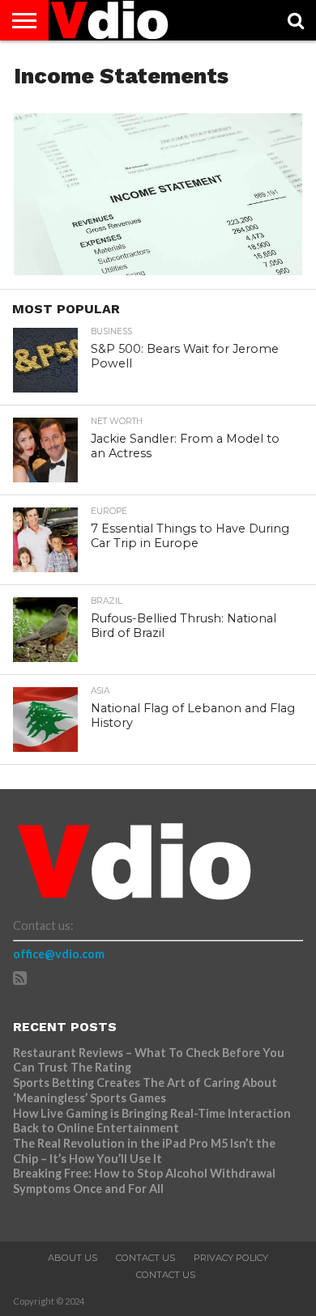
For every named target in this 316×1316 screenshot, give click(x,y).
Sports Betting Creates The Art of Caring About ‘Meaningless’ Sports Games (145, 1090)
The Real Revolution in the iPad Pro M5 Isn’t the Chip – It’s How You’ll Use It (144, 1150)
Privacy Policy (231, 1257)
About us (72, 1257)
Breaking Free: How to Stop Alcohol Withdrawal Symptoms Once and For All (144, 1180)
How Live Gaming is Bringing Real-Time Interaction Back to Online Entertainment (152, 1121)
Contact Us (145, 1257)
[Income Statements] (158, 270)
